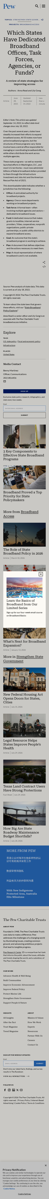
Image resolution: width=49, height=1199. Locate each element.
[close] (40, 574)
